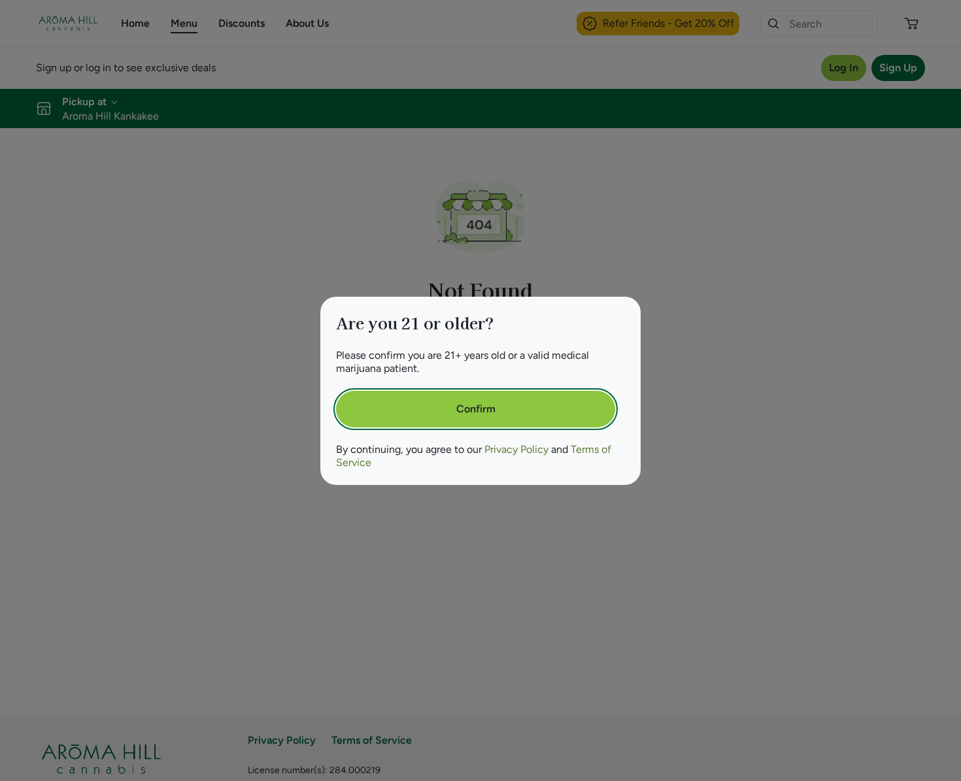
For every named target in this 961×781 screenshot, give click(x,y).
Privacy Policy (516, 449)
